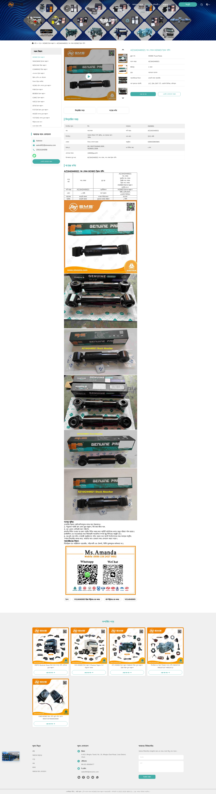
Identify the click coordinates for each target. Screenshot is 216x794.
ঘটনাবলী (155, 4)
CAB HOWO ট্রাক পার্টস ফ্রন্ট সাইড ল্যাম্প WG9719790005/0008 (51, 717)
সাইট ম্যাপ (78, 791)
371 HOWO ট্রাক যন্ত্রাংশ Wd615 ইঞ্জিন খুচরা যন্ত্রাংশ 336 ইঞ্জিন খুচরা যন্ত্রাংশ (127, 666)
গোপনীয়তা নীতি (70, 791)
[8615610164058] (97, 778)
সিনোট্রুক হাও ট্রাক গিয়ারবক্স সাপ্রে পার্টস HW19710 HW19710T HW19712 (165, 666)
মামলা (34, 767)
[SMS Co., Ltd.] (16, 4)
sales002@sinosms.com (46, 145)
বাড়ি (128, 4)
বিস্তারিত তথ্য (79, 110)
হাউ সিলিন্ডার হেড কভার (112, 599)
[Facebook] (83, 778)
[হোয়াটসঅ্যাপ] (34, 156)
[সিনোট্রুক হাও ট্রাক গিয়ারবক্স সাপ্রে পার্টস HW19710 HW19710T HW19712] (165, 645)
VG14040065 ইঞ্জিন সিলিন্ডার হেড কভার (87, 599)
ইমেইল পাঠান (147, 777)
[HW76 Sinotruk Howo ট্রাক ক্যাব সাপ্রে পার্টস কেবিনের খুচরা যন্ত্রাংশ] (50, 645)
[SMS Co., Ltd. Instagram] (88, 778)
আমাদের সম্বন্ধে (137, 4)
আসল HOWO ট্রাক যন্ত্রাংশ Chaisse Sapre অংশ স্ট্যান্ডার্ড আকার (88, 666)
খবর (33, 763)
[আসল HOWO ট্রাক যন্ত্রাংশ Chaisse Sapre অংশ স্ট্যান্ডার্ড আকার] (89, 645)
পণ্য (147, 4)
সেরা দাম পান (143, 94)
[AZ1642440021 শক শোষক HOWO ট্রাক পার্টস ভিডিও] (90, 74)
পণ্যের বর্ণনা (113, 110)
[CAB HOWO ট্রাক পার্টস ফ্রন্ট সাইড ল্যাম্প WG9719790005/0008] (50, 697)
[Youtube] (92, 778)
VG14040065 (130, 599)
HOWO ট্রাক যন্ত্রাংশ (49, 43)
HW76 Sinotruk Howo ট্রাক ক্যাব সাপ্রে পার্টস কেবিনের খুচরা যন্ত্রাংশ (51, 666)
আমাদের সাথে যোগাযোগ (168, 4)
